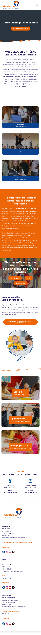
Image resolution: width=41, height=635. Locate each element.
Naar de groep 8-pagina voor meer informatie (20, 322)
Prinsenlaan (14, 278)
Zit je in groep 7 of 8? (20, 28)
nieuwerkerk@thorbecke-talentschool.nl (14, 606)
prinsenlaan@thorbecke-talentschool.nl (14, 537)
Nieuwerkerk (20, 283)
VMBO (29, 278)
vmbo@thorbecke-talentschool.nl (12, 571)
